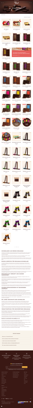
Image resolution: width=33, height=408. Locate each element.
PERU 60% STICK (6, 171)
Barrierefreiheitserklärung (5, 402)
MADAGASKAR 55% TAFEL (26, 72)
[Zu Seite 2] (18, 247)
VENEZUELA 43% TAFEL (6, 86)
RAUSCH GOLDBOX (27, 29)
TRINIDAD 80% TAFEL (26, 43)
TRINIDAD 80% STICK (16, 157)
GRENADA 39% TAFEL (16, 86)
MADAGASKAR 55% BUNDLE (16, 114)
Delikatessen (3, 378)
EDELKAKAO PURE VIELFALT (6, 142)
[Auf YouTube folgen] (6, 398)
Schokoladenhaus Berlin (15, 373)
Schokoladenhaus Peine (15, 376)
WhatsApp (3, 394)
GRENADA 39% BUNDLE (6, 128)
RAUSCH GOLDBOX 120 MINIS (6, 44)
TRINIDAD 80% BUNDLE (6, 100)
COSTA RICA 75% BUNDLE (16, 100)
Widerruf (10, 402)
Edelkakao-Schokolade (4, 373)
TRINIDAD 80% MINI (6, 215)
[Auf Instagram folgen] (3, 398)
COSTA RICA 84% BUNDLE (26, 86)
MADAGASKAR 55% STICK (16, 171)
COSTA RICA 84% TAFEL (16, 43)
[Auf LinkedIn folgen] (10, 398)
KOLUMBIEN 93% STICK (27, 142)
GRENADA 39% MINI (6, 243)
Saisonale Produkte (4, 379)
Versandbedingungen (4, 389)
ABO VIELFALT (6, 29)
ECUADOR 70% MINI (26, 215)
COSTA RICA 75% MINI (16, 215)
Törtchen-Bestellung (15, 377)
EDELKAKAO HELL (16, 128)
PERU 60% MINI (6, 229)
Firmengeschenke (4, 395)
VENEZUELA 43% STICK (27, 171)
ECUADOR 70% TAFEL (6, 72)
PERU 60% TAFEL (16, 72)
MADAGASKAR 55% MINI (16, 229)
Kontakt (2, 388)
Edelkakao (25, 373)
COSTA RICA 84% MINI (26, 200)
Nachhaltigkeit (25, 376)
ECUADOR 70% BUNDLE (27, 100)
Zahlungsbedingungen (4, 390)
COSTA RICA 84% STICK (6, 157)
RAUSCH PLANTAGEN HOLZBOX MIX (16, 186)
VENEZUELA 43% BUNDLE (26, 114)
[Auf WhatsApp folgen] (11, 398)
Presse (25, 383)
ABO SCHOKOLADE (16, 29)
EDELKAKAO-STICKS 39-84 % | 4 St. (16, 143)
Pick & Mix (3, 377)
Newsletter (3, 393)
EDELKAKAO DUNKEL (26, 128)
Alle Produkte (3, 383)
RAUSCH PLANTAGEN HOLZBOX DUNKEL (6, 201)
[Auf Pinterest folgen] (5, 398)
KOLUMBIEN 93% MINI (16, 200)
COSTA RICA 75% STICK (27, 157)
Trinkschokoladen (4, 376)
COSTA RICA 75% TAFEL (6, 58)
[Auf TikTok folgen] (8, 398)
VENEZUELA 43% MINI (26, 229)
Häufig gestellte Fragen (4, 387)
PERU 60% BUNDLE (6, 114)
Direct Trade (25, 378)
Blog (24, 379)
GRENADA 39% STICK (6, 185)
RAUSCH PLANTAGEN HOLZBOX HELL (26, 186)
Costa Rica (25, 377)
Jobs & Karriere (25, 382)
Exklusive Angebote (4, 382)
